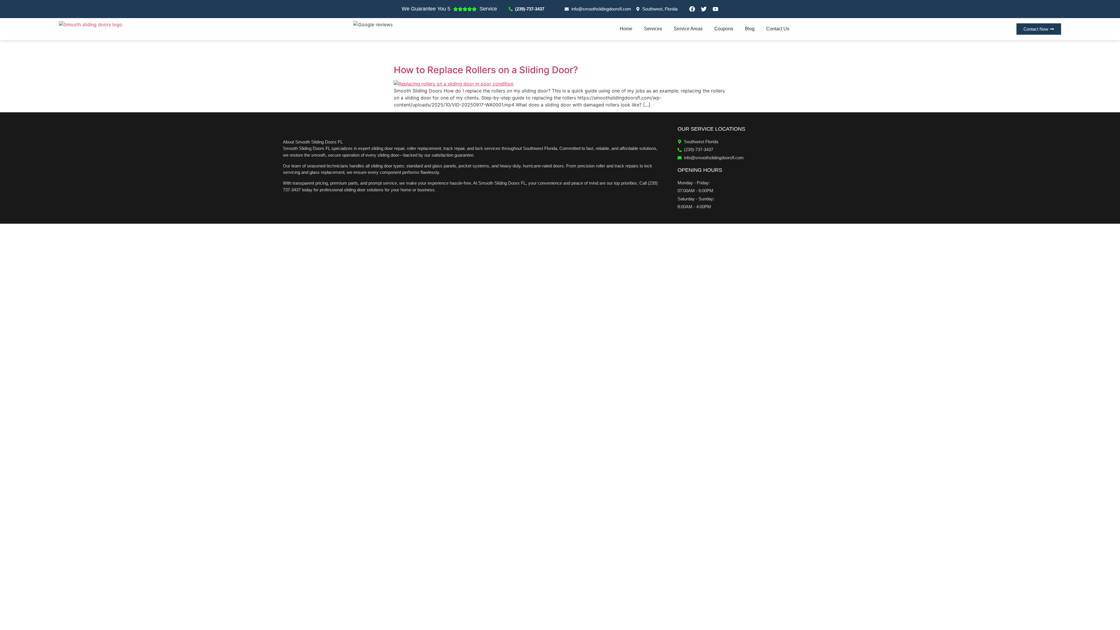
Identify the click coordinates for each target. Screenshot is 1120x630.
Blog (750, 28)
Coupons (723, 28)
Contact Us (777, 28)
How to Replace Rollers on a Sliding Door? (486, 70)
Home (626, 28)
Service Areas (688, 28)
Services (653, 28)
